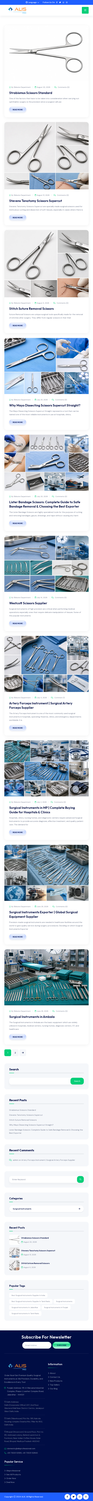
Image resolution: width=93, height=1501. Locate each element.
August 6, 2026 (43, 303)
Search (14, 1069)
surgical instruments (64, 1301)
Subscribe (61, 1345)
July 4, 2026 (42, 698)
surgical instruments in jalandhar (25, 1307)
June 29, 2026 (42, 906)
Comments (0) (63, 87)
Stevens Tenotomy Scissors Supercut (35, 201)
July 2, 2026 (42, 802)
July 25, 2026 (42, 400)
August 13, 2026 (43, 195)
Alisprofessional (13, 1470)
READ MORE (18, 110)
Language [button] (32, 2)
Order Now (11, 1478)
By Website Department (21, 87)
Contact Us (55, 1377)
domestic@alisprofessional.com (21, 1448)
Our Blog (54, 1388)
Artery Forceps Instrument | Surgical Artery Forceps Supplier (48, 1160)
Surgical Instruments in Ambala (32, 1017)
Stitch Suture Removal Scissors (31, 309)
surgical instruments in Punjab (56, 1307)
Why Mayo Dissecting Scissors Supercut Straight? (44, 405)
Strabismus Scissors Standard (30, 93)
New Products (56, 1381)
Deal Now (10, 1482)
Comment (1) (59, 698)
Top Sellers (55, 1385)
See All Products (13, 1474)
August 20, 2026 (43, 87)
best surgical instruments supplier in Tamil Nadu (31, 1301)
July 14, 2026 (42, 597)
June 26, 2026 (42, 1011)
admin (15, 1160)
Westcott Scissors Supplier (28, 603)
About (53, 1373)
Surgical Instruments (22, 1209)
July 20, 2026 (42, 496)
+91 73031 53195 (14, 1453)
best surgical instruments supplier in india (28, 1295)
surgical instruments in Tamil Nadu (25, 1313)
